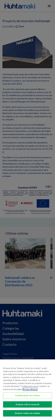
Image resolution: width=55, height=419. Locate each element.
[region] (27, 389)
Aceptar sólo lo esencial (27, 404)
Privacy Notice (30, 389)
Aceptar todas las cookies (27, 413)
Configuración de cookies (27, 395)
